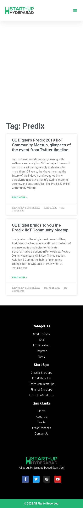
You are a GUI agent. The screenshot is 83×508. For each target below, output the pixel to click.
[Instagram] (46, 479)
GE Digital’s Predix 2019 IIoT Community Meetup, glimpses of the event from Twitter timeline (41, 145)
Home (41, 411)
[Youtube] (57, 479)
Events (41, 422)
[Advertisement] (41, 73)
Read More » (19, 197)
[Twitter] (36, 479)
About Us (41, 416)
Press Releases (41, 428)
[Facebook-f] (25, 479)
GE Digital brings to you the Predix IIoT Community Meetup (40, 227)
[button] (75, 10)
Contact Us (41, 433)
